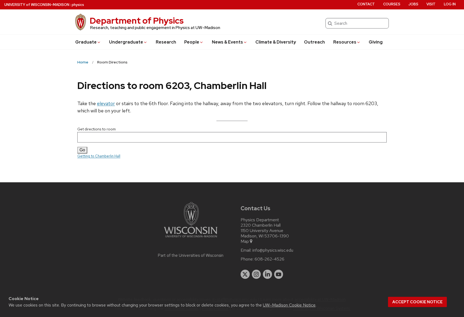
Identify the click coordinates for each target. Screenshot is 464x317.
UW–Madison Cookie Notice (289, 305)
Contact (366, 4)
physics (78, 4)
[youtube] (278, 274)
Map (245, 241)
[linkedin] (267, 274)
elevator (106, 103)
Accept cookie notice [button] (417, 302)
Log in (450, 4)
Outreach (314, 42)
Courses (391, 4)
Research (166, 42)
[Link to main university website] (191, 238)
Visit (431, 4)
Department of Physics (137, 20)
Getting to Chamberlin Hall (98, 156)
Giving (376, 42)
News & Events (227, 42)
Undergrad (126, 42)
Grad (86, 42)
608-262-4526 (269, 259)
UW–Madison (36, 4)
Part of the (190, 255)
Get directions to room (96, 129)
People (191, 42)
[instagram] (256, 274)
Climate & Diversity (275, 42)
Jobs (413, 4)
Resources (344, 42)
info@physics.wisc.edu (272, 250)
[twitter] (245, 274)
